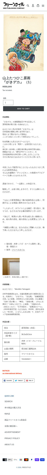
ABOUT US (9, 444)
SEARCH (8, 401)
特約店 (7, 414)
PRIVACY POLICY (12, 438)
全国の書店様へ (11, 426)
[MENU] (43, 5)
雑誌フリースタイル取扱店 (15, 420)
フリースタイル (18, 250)
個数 (4, 98)
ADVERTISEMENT (12, 432)
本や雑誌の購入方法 (13, 408)
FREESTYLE (26, 467)
